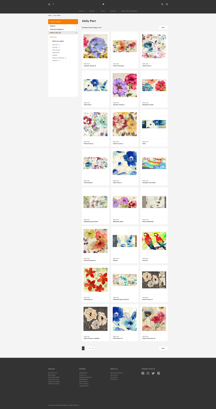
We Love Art (114, 375)
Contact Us (82, 375)
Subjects (53, 26)
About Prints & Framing (129, 11)
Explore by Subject (54, 381)
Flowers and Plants (58, 58)
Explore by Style (53, 379)
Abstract (55, 45)
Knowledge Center (54, 377)
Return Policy (83, 381)
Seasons (55, 60)
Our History (114, 377)
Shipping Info (83, 379)
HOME (49, 15)
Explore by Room (53, 383)
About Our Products (116, 373)
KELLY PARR (57, 15)
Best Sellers (52, 375)
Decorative (55, 52)
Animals (55, 47)
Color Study (56, 50)
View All (58, 33)
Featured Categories (57, 29)
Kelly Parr (53, 37)
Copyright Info (84, 386)
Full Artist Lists (52, 373)
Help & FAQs (83, 373)
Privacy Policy (83, 383)
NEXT (163, 27)
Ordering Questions (85, 377)
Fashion (54, 55)
